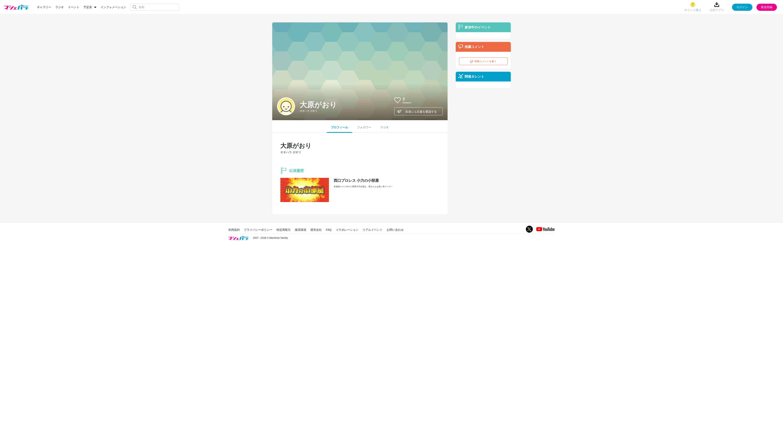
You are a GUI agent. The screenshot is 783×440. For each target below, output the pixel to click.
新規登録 (766, 7)
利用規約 (234, 229)
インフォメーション (113, 7)
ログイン (742, 7)
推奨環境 (300, 229)
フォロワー (364, 127)
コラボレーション (347, 229)
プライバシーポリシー (258, 229)
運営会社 (316, 229)
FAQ (329, 229)
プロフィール (339, 127)
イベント (73, 7)
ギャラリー (44, 7)
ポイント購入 (692, 10)
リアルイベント (373, 229)
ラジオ (59, 7)
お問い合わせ (395, 229)
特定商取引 (283, 229)
